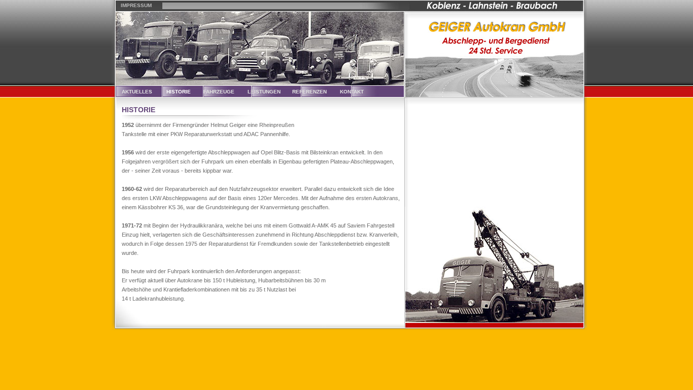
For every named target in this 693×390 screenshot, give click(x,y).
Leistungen (264, 91)
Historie (178, 91)
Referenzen (309, 91)
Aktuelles (137, 91)
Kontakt (352, 91)
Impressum (136, 5)
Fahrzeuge (218, 91)
